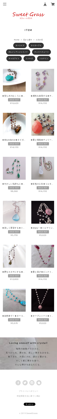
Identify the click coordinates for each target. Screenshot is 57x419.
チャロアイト (14, 59)
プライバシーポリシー (28, 391)
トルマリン (43, 59)
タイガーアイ (36, 45)
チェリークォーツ (41, 52)
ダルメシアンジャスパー (18, 52)
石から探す (27, 40)
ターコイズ (20, 45)
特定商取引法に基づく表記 (28, 396)
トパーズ (29, 59)
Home (16, 40)
